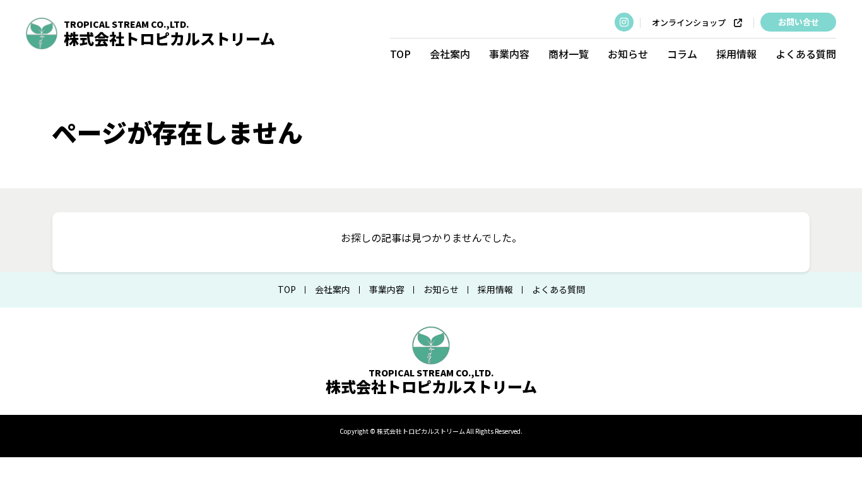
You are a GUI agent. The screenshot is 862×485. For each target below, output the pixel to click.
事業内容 (509, 53)
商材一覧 (568, 53)
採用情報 (736, 53)
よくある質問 (806, 53)
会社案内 (450, 53)
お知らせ (628, 53)
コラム (682, 53)
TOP (400, 53)
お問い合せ (798, 22)
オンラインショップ (693, 23)
